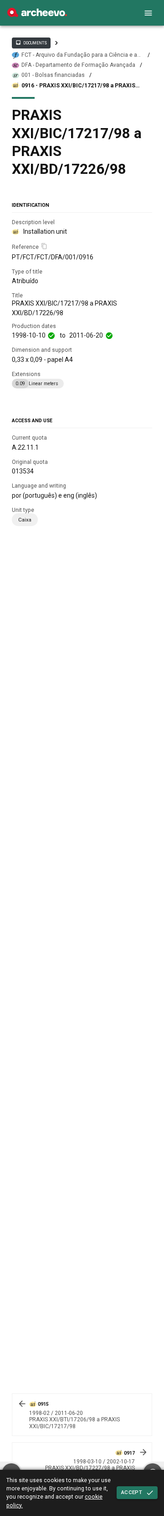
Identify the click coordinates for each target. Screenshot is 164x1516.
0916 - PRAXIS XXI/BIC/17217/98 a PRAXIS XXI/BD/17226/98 (78, 85)
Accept (131, 1492)
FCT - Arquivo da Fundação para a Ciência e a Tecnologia (79, 55)
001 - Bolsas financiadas (53, 75)
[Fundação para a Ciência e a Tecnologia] (37, 14)
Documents (30, 42)
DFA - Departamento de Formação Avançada (78, 65)
